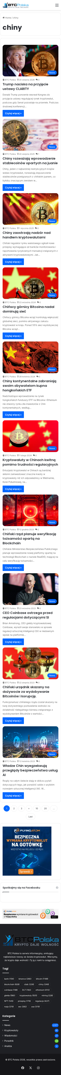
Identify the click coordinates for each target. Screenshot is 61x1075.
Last (30, 816)
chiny (44, 984)
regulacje (42, 1001)
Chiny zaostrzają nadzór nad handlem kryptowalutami (27, 235)
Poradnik (9, 1041)
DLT (26, 990)
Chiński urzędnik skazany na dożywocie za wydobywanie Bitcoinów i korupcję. (26, 692)
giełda (9, 995)
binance (25, 979)
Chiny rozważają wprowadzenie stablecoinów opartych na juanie (30, 160)
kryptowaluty (28, 995)
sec (22, 1006)
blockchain (12, 984)
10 (37, 808)
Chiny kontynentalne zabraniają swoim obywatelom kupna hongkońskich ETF (29, 386)
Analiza (8, 1046)
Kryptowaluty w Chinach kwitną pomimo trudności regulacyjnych (30, 462)
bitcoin (42, 979)
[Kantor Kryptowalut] (30, 913)
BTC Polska (10, 80)
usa (35, 1006)
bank (9, 979)
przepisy (24, 1001)
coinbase (11, 990)
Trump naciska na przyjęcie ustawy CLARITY (25, 86)
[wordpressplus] (15, 5)
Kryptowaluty (11, 1030)
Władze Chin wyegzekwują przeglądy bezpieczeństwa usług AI (30, 770)
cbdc (29, 984)
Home (8, 17)
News (7, 1025)
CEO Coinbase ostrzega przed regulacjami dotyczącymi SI (28, 615)
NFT (8, 1001)
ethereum (43, 990)
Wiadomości (10, 1035)
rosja (9, 1006)
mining (47, 995)
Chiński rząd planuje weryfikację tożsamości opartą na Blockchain (29, 538)
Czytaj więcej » (13, 113)
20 (45, 808)
